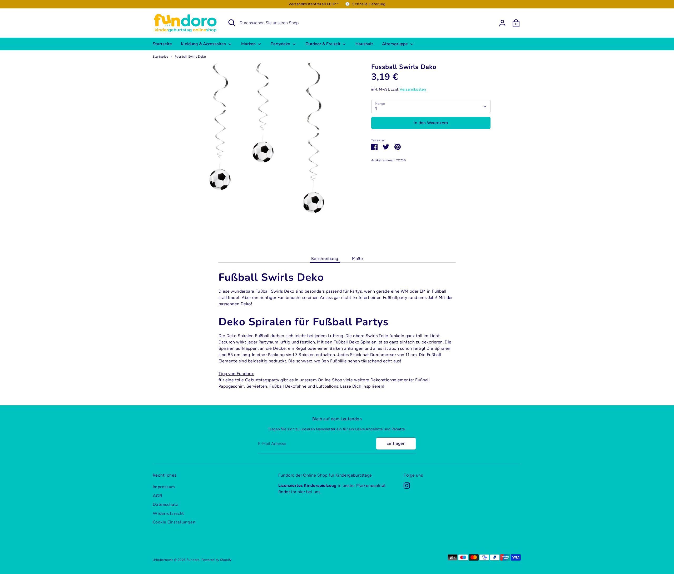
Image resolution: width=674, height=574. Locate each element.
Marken (249, 44)
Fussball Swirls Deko (190, 56)
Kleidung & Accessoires (204, 44)
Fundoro (193, 560)
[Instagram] (407, 485)
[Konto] (502, 23)
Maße (357, 258)
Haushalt (364, 44)
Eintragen (395, 443)
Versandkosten (413, 89)
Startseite (162, 44)
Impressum (164, 487)
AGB (157, 496)
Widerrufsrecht (168, 513)
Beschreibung (324, 258)
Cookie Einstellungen (174, 522)
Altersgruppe (395, 44)
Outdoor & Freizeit (323, 44)
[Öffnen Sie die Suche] (231, 22)
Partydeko (281, 44)
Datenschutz (165, 504)
